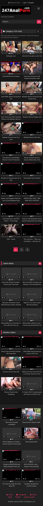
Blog (10, 497)
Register (31, 2)
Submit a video (29, 497)
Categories (22, 495)
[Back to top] (37, 500)
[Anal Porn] (17, 10)
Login (24, 2)
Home (10, 495)
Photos (17, 497)
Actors (34, 495)
